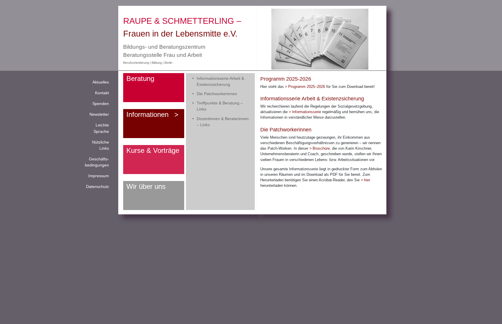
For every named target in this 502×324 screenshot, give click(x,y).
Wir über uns (146, 186)
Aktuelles (100, 82)
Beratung (140, 78)
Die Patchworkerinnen (217, 93)
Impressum (98, 175)
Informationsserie (307, 112)
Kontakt (102, 92)
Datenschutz (97, 186)
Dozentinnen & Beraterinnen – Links (223, 121)
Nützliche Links (100, 145)
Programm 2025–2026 (306, 86)
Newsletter (99, 114)
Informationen (147, 114)
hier (367, 180)
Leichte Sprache (101, 128)
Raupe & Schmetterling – (182, 21)
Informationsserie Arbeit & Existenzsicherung (220, 81)
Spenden (100, 103)
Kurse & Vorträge (152, 150)
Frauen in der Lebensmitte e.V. (180, 33)
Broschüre (321, 148)
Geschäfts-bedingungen (97, 162)
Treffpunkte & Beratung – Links (220, 106)
